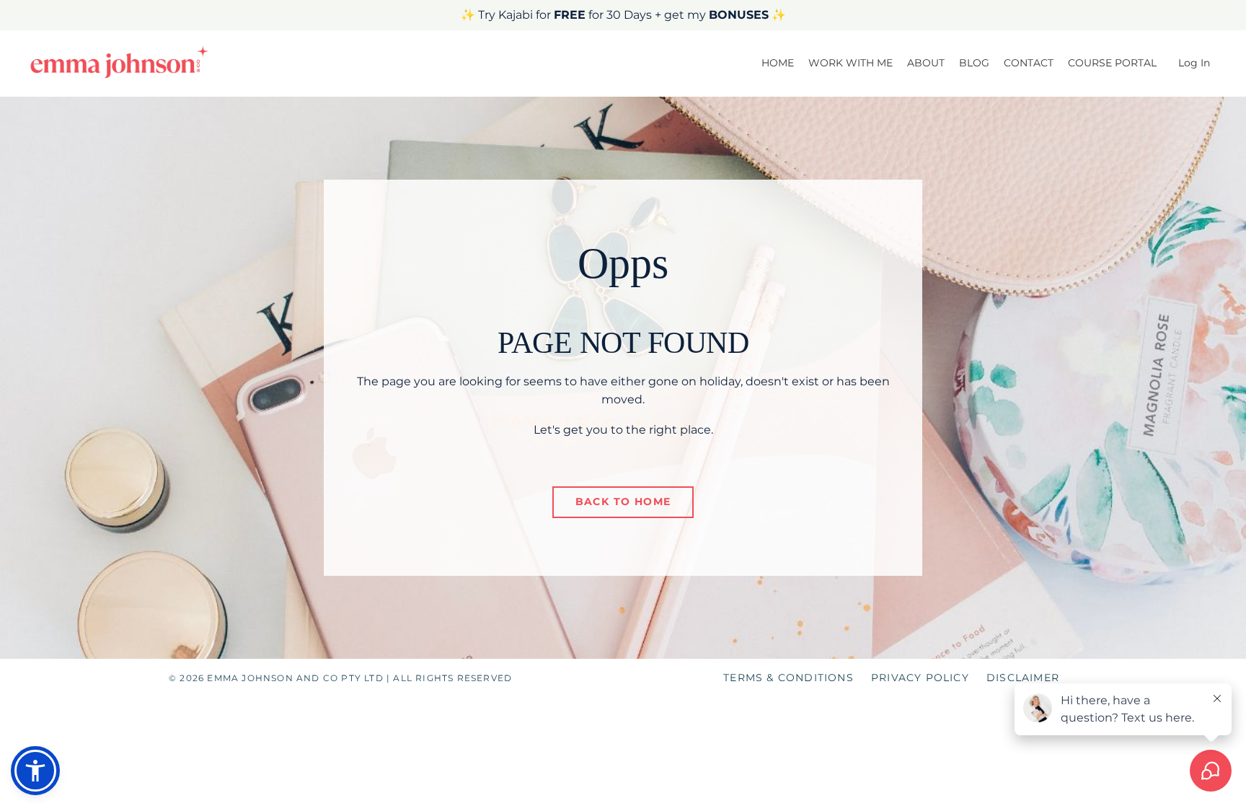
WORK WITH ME (850, 62)
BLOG (974, 62)
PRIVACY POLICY (920, 677)
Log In (1194, 62)
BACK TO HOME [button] (623, 501)
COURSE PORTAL (1112, 62)
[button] (35, 771)
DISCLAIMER (1022, 677)
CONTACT (1028, 62)
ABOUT (926, 62)
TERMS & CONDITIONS (788, 677)
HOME (777, 62)
